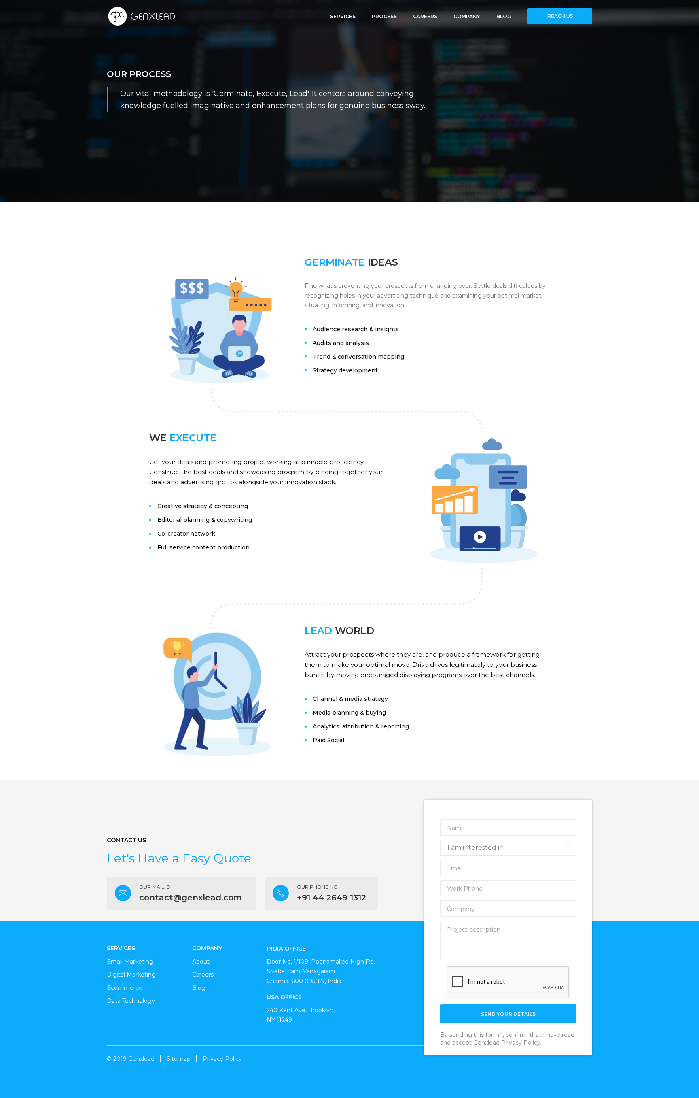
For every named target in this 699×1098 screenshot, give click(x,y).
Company (466, 16)
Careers (425, 16)
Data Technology (131, 1000)
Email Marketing (130, 961)
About (201, 961)
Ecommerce (124, 988)
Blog (503, 16)
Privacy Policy (520, 1042)
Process (384, 16)
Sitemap (179, 1058)
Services (343, 16)
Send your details (508, 1014)
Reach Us (560, 16)
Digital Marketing (131, 974)
